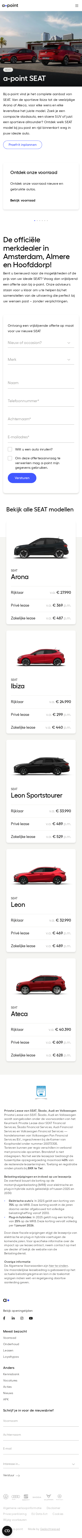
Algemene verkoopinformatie (22, 1507)
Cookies (58, 1513)
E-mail (7, 1448)
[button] (34, 220)
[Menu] (75, 5)
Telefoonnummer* (23, 400)
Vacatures (10, 1380)
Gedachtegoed (50, 1528)
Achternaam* (19, 418)
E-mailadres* (18, 437)
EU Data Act (40, 1513)
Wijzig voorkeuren (15, 1519)
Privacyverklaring (14, 1513)
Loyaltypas (11, 1356)
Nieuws (8, 1393)
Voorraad (9, 1337)
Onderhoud (11, 1344)
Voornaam (10, 1420)
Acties (7, 1386)
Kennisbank (11, 1374)
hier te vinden (58, 1265)
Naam (13, 382)
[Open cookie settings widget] (7, 1531)
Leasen (8, 1350)
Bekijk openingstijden (18, 1310)
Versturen (22, 478)
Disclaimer (54, 1507)
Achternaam (12, 1434)
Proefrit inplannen (23, 144)
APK (6, 1399)
